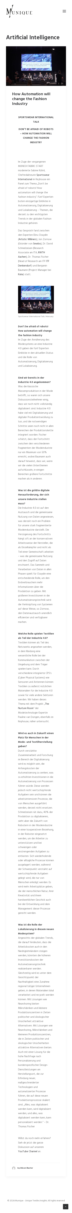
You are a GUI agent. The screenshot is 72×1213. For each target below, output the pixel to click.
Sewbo (37, 244)
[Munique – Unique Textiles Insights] (19, 11)
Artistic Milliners (28, 239)
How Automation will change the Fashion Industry (31, 99)
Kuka (20, 274)
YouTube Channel (27, 1152)
